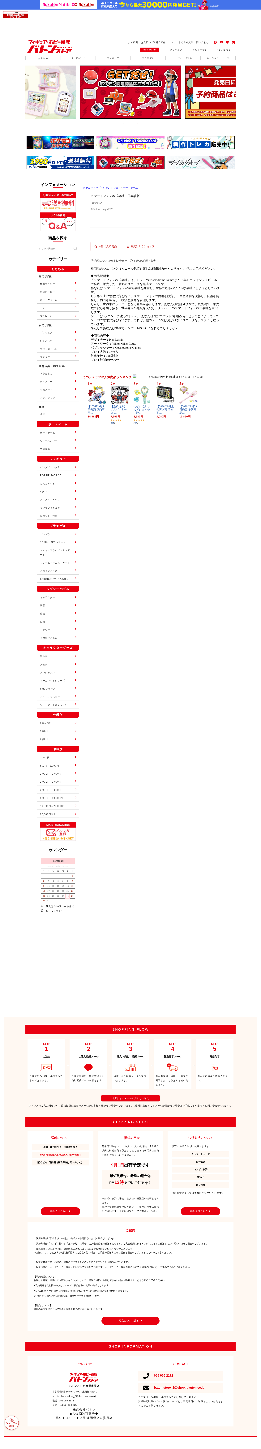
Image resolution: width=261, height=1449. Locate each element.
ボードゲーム (130, 187)
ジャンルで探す (111, 187)
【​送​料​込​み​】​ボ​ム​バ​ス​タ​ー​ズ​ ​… (119, 409)
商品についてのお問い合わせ (110, 260)
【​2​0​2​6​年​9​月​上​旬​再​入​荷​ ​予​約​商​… (165, 409)
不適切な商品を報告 (144, 260)
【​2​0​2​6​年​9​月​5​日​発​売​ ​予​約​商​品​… (96, 409)
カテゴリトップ (92, 187)
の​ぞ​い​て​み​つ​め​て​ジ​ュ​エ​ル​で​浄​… (142, 409)
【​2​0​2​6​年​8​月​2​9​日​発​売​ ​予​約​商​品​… (188, 409)
